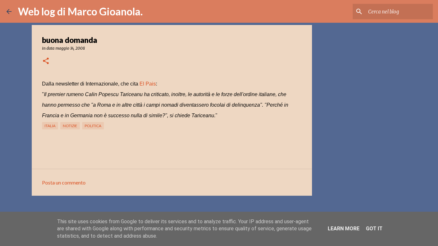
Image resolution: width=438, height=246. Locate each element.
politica (93, 125)
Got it (374, 229)
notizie (70, 125)
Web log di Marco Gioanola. (80, 11)
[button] (46, 61)
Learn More (343, 229)
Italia (50, 125)
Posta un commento (64, 182)
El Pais (147, 83)
